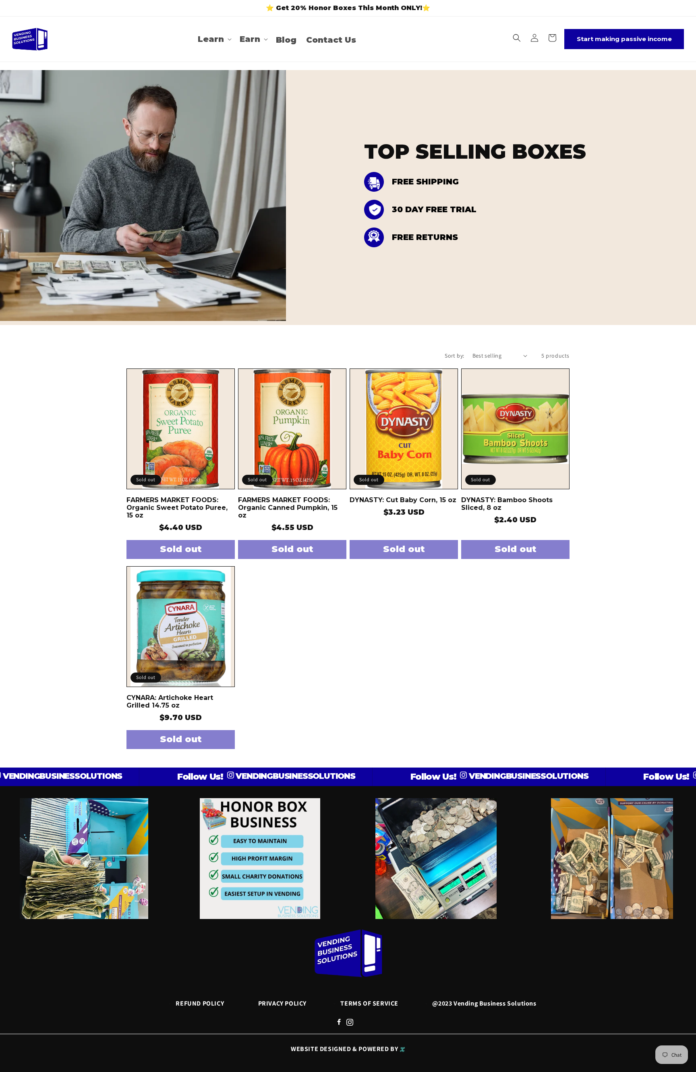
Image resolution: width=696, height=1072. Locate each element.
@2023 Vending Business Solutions (484, 1003)
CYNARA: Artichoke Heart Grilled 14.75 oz (169, 701)
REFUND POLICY (200, 1003)
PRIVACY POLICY (282, 1003)
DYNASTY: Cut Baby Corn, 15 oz (403, 500)
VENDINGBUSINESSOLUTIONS (254, 776)
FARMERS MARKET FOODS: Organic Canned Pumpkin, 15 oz (288, 507)
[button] (214, 39)
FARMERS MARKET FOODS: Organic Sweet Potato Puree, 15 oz (177, 507)
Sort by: (454, 355)
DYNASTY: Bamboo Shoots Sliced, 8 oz (507, 503)
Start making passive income (624, 39)
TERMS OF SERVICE (369, 1003)
